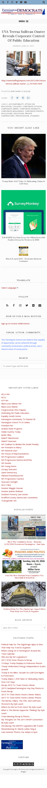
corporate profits (34, 111)
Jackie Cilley (6, 435)
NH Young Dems (8, 466)
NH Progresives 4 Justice (12, 478)
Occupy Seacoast (9, 469)
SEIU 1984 (6, 485)
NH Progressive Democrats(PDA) (16, 460)
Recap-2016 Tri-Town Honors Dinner (18, 685)
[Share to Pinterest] (23, 97)
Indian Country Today (10, 431)
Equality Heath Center (11, 416)
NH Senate (6, 463)
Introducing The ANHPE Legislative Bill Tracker (22, 725)
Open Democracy (9, 472)
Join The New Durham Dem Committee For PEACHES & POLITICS (24, 576)
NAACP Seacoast (8, 441)
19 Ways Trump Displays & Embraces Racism (21, 663)
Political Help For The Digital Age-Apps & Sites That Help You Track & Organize (24, 610)
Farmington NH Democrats (19, 769)
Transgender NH (9, 500)
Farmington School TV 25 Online (15, 422)
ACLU (3, 397)
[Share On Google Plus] (28, 97)
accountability (16, 104)
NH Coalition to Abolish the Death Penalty (20, 444)
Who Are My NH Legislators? (14, 657)
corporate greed (10, 109)
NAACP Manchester (10, 438)
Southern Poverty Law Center (14, 494)
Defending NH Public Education (15, 413)
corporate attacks (32, 106)
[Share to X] (17, 97)
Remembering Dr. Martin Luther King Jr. (19, 729)
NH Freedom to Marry (11, 447)
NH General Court (9, 450)
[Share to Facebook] (12, 97)
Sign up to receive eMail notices (15, 323)
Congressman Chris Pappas (13, 410)
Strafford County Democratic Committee (19, 497)
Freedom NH (7, 425)
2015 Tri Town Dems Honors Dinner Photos (21, 697)
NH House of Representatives (15, 453)
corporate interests (30, 109)
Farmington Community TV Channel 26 (18, 419)
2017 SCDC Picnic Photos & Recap (16, 660)
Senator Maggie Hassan (12, 488)
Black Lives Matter (9, 406)
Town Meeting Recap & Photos (15, 716)
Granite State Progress (11, 428)
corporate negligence (12, 111)
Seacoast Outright (9, 482)
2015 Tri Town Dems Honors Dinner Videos (21, 694)
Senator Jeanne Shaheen (12, 491)
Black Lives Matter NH (11, 403)
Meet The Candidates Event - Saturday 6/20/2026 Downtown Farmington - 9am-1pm (24, 543)
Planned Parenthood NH (12, 475)
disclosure (7, 113)
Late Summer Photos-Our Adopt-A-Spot (19, 732)
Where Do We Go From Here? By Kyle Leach (21, 707)
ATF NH (4, 400)
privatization (22, 116)
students (35, 116)
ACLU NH (5, 394)
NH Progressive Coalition (12, 457)
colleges (17, 106)
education (19, 113)
